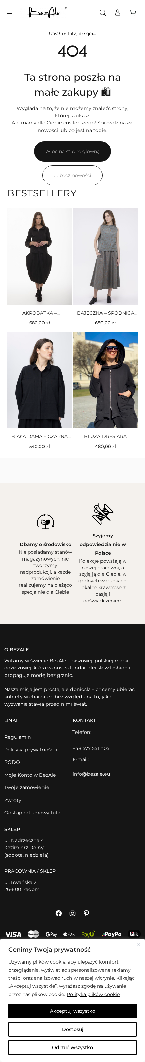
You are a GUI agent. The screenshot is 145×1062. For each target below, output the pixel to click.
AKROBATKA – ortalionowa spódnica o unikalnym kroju (39, 313)
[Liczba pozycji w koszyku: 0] (134, 12)
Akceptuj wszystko (72, 1011)
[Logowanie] (117, 12)
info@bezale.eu (91, 774)
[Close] (138, 944)
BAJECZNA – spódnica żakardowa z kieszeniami (105, 313)
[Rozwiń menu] (9, 12)
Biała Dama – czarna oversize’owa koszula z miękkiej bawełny (39, 436)
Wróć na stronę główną (72, 151)
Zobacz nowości (72, 175)
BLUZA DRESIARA (105, 436)
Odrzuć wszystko (72, 1047)
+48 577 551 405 (90, 748)
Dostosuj (72, 1029)
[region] (72, 1000)
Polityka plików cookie (93, 994)
